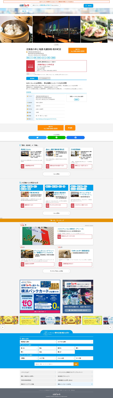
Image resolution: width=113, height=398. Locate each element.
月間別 (23, 358)
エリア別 (41, 358)
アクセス (45, 78)
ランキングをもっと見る (56, 271)
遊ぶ (40, 348)
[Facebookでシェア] (75, 137)
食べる (44, 57)
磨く (77, 348)
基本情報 (32, 78)
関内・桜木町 (37, 57)
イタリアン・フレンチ (81, 189)
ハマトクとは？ (25, 372)
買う (22, 352)
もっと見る (56, 174)
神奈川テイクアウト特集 (27, 384)
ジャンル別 (61, 358)
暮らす (59, 352)
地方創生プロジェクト (64, 376)
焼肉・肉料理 (23, 189)
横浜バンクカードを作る (64, 384)
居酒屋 (53, 57)
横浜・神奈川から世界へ (27, 376)
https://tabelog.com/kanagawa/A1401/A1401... (46, 119)
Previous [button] (1, 29)
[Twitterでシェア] (37, 137)
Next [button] (111, 29)
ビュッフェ (73, 189)
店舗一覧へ (24, 11)
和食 (49, 57)
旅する (59, 348)
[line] (56, 137)
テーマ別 (78, 358)
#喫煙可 (76, 99)
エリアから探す (62, 342)
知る (40, 352)
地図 (70, 128)
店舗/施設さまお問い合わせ (65, 380)
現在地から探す (25, 342)
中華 (64, 186)
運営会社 (73, 390)
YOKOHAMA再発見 (26, 380)
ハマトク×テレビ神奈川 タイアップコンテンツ (70, 372)
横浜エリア (29, 57)
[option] (56, 29)
